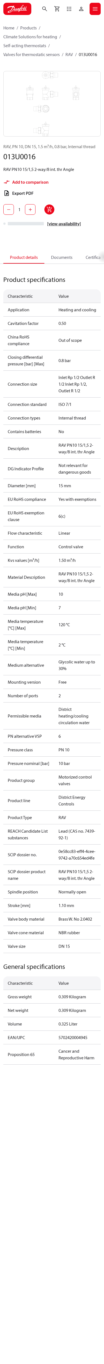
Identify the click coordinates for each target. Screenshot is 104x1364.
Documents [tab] (61, 257)
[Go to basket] (57, 9)
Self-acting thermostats (24, 45)
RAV (69, 54)
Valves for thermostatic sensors (31, 54)
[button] (69, 9)
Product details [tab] (24, 257)
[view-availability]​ (64, 223)
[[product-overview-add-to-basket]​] (49, 209)
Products (28, 28)
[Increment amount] (30, 209)
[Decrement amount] (8, 209)
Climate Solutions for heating (30, 36)
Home (8, 28)
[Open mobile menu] (95, 9)
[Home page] (17, 9)
